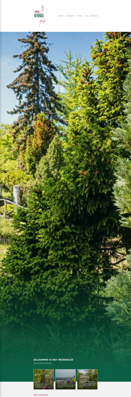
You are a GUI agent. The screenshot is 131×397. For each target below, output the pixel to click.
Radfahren (60, 381)
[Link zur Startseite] (39, 16)
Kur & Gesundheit (84, 379)
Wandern (37, 382)
